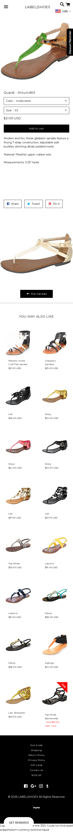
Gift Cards (36, 765)
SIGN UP (36, 775)
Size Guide (36, 745)
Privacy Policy (36, 760)
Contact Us (36, 770)
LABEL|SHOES (36, 7)
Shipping (36, 750)
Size (9, 110)
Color (9, 101)
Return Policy (36, 755)
